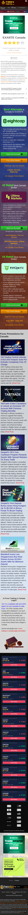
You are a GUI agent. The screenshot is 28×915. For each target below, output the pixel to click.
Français (17, 880)
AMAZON (17, 11)
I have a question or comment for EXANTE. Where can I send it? (14, 98)
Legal (21, 892)
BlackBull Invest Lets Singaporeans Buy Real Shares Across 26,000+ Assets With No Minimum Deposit (12, 559)
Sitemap (14, 893)
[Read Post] (16, 383)
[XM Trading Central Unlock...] (13, 355)
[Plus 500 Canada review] (9, 806)
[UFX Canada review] (19, 814)
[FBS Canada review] (9, 810)
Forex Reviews (21, 7)
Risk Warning (17, 892)
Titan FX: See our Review (14, 317)
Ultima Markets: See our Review (14, 236)
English (14, 7)
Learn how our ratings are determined (14, 52)
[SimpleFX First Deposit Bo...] (13, 501)
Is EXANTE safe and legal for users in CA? (14, 94)
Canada (3, 7)
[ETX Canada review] (19, 822)
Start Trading (14, 664)
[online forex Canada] (7, 5)
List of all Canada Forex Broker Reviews (14, 830)
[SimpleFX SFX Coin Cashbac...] (13, 450)
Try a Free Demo (13, 160)
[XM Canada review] (19, 806)
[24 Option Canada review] (9, 826)
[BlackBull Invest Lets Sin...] (13, 552)
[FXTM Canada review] (19, 826)
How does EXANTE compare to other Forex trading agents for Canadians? (14, 89)
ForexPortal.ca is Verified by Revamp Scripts (19, 908)
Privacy (12, 892)
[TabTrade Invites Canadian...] (13, 401)
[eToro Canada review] (19, 818)
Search (24, 892)
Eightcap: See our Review (14, 166)
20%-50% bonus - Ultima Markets (14, 231)
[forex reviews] (7, 888)
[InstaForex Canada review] (19, 810)
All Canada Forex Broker (14, 176)
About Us (3, 892)
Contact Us (8, 892)
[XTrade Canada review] (9, 814)
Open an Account (13, 154)
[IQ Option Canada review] (9, 822)
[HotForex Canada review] (9, 818)
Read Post (22, 912)
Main (9, 7)
